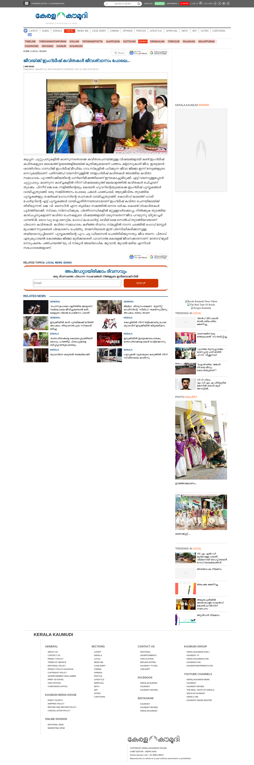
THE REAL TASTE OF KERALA (200, 690)
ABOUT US (53, 652)
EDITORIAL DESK (56, 725)
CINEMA (114, 31)
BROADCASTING (148, 662)
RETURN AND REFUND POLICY (62, 707)
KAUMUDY (145, 686)
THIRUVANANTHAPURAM (52, 41)
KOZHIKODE (31, 46)
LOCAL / (35, 51)
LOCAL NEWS (54, 262)
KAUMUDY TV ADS (148, 666)
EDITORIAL (145, 652)
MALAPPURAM (206, 41)
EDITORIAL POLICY (57, 666)
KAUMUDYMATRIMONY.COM (200, 666)
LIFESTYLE (156, 31)
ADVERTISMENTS (148, 655)
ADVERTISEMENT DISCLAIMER (62, 676)
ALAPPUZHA (113, 41)
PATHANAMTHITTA (93, 41)
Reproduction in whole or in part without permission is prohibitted (160, 758)
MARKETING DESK (56, 728)
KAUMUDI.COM (194, 662)
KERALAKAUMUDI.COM (198, 659)
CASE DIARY (99, 31)
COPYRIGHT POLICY (57, 673)
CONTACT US (54, 655)
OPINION (127, 31)
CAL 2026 (208, 3)
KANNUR (61, 46)
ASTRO (205, 31)
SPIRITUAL (172, 31)
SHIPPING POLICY (56, 704)
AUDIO (45, 31)
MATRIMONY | (173, 3)
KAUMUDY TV (193, 655)
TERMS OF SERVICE (57, 662)
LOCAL (69, 31)
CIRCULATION (146, 659)
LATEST (34, 31)
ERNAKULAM (157, 41)
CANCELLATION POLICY (59, 711)
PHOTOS (141, 31)
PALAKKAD (189, 41)
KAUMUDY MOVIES (149, 690)
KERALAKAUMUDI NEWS (198, 679)
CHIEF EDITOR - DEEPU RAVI (143, 751)
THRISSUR (173, 41)
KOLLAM (74, 41)
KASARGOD (76, 46)
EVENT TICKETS (55, 700)
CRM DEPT (145, 669)
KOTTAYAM (129, 41)
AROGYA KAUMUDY (196, 693)
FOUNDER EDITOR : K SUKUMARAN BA (48, 3)
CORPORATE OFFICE (57, 686)
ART (194, 31)
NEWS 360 (82, 31)
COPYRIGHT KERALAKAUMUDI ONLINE (148, 748)
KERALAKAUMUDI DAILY (198, 652)
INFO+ (185, 31)
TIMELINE (30, 41)
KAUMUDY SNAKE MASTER (199, 700)
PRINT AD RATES (55, 679)
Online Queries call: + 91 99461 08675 (146, 755)
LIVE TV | (198, 3)
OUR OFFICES (54, 683)
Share (121, 53)
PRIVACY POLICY (55, 659)
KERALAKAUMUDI (148, 683)
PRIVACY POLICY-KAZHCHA (60, 669)
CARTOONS (219, 31)
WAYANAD (47, 46)
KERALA (57, 31)
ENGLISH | (149, 3)
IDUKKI (143, 41)
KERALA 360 (192, 697)
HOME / (27, 51)
